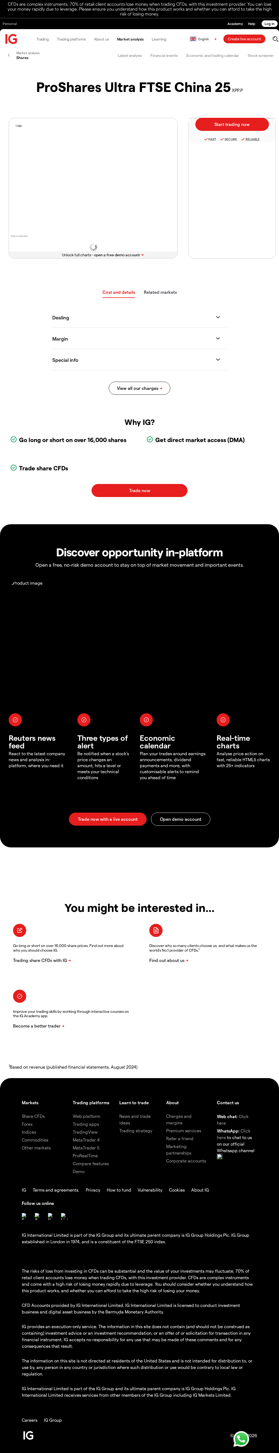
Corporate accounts (186, 1160)
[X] (38, 1216)
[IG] (11, 39)
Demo (78, 1171)
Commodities (35, 1139)
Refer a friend (179, 1138)
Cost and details (118, 292)
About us (101, 39)
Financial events (164, 55)
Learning (159, 39)
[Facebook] (25, 1216)
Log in (270, 23)
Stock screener (261, 55)
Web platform (86, 1116)
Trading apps (86, 1124)
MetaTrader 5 (86, 1147)
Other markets (36, 1147)
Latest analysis (130, 55)
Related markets (160, 292)
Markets (30, 1102)
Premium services (183, 1130)
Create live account (244, 38)
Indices (29, 1131)
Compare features (91, 1163)
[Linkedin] (64, 1216)
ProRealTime (85, 1155)
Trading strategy (135, 1130)
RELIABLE (252, 139)
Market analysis (130, 39)
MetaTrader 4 (86, 1139)
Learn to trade (134, 1102)
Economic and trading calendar (212, 55)
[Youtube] (51, 1216)
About (172, 1102)
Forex (27, 1124)
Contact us (228, 1102)
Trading (43, 39)
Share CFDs (33, 1116)
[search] (275, 39)
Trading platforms (71, 39)
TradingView (85, 1131)
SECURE (231, 139)
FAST (212, 139)
